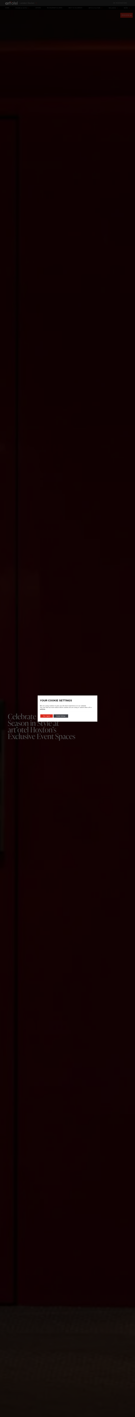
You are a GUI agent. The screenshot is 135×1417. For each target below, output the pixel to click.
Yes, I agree (46, 716)
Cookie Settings (60, 716)
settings (42, 709)
